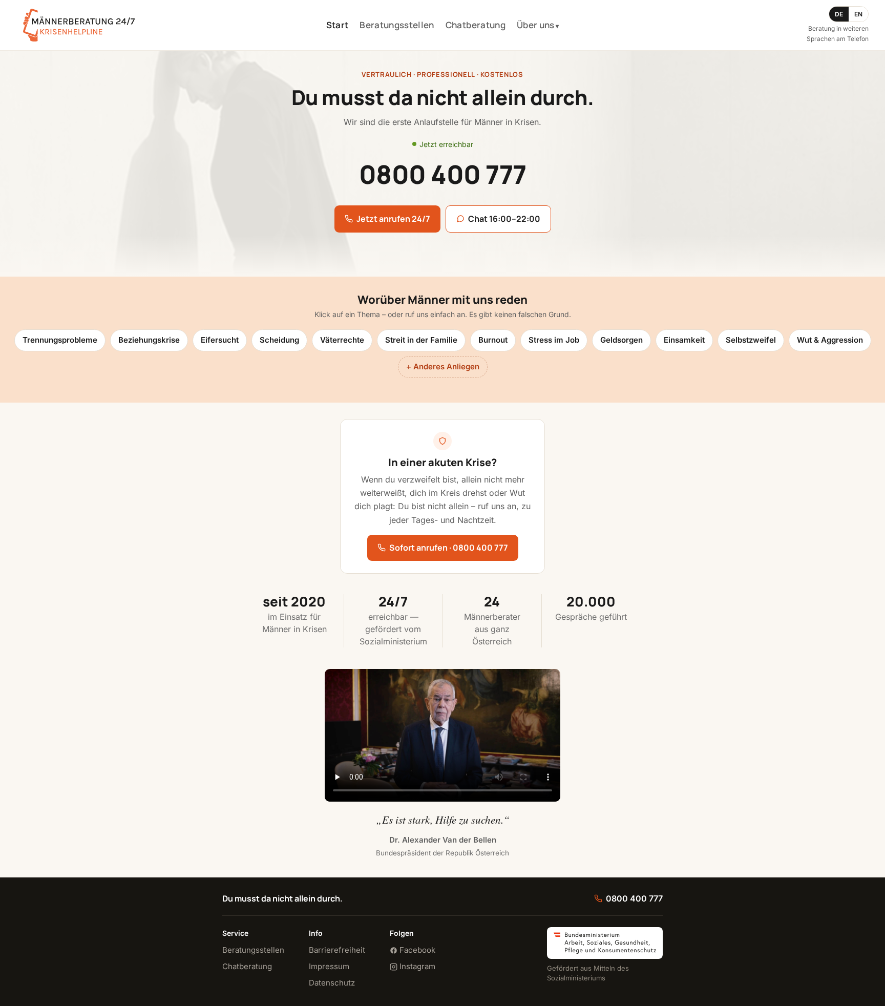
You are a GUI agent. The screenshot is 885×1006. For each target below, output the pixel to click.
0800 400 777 (634, 898)
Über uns (536, 25)
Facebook (416, 950)
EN (858, 14)
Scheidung (279, 340)
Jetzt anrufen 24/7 (393, 218)
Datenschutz (332, 983)
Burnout (493, 340)
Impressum (329, 966)
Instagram (416, 966)
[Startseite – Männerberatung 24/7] (78, 25)
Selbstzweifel (751, 340)
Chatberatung (475, 25)
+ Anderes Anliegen (442, 366)
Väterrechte (342, 340)
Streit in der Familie (421, 340)
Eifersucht (220, 340)
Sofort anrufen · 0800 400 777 (448, 547)
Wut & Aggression (830, 340)
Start (337, 25)
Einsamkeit (684, 340)
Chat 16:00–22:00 (504, 218)
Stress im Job (554, 340)
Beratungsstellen (397, 25)
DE (839, 14)
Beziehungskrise (149, 340)
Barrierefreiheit (337, 950)
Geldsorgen (621, 340)
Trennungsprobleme (60, 340)
